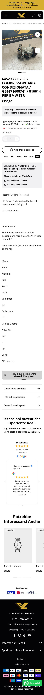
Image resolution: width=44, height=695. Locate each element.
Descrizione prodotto (15, 388)
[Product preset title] (18, 545)
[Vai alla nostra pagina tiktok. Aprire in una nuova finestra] (24, 635)
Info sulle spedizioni (14, 396)
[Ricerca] (33, 15)
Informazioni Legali (13, 643)
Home (5, 23)
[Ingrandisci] (37, 34)
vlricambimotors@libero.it (25, 624)
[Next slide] (37, 50)
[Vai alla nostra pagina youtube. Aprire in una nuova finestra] (29, 635)
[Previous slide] (6, 50)
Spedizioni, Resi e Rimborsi (18, 650)
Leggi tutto (22, 494)
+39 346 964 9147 (27, 629)
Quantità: (6, 132)
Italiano (20, 659)
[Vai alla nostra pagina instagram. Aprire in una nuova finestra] (19, 635)
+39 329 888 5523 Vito (17, 184)
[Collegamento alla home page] (22, 606)
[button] (20, 72)
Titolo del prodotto (12, 566)
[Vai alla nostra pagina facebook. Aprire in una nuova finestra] (14, 635)
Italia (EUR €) (20, 664)
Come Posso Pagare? (15, 405)
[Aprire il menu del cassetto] (6, 15)
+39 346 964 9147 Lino (17, 180)
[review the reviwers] (13, 474)
